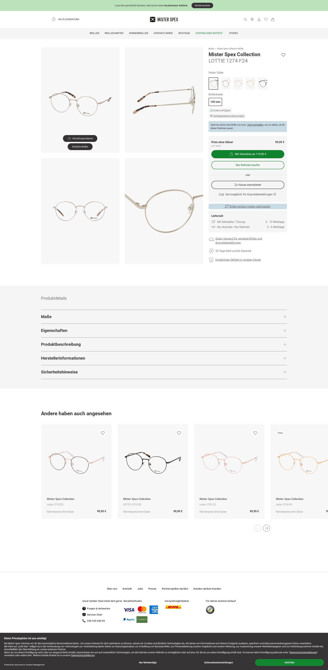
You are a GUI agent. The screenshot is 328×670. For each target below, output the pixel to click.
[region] (164, 475)
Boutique (184, 33)
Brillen (94, 33)
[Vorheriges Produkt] (257, 528)
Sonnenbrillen (138, 33)
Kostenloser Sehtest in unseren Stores (238, 260)
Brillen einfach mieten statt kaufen (249, 206)
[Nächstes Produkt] (266, 528)
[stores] (252, 19)
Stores (233, 33)
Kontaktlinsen (163, 33)
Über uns (112, 588)
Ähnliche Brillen (80, 146)
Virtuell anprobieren (82, 138)
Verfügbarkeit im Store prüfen (228, 116)
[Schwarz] (225, 83)
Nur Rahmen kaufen (248, 165)
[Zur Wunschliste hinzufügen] (283, 54)
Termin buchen (202, 5)
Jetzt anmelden (255, 124)
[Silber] (213, 83)
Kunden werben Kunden (207, 588)
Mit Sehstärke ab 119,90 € (250, 154)
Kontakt (127, 588)
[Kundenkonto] (259, 19)
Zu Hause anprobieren (248, 184)
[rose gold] (238, 83)
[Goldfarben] (250, 83)
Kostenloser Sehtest (209, 33)
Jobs (140, 588)
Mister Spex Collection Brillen (230, 48)
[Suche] (245, 19)
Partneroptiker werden (175, 588)
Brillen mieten (114, 33)
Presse (152, 588)
